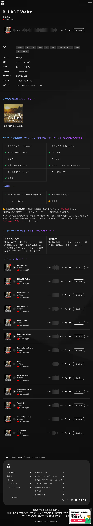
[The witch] (7, 433)
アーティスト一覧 (14, 487)
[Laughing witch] (7, 336)
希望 (40, 47)
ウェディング (22, 52)
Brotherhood (23, 293)
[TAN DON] (7, 405)
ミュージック (12, 472)
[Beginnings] (7, 267)
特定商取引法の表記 (42, 487)
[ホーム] (7, 457)
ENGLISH (14, 497)
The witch (21, 431)
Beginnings (22, 265)
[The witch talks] (7, 419)
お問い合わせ (65, 209)
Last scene (22, 320)
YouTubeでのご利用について (14, 221)
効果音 (9, 476)
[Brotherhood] (7, 295)
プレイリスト (12, 484)
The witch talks (24, 417)
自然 (53, 47)
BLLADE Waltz (23, 279)
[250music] (2, 3)
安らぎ (20, 47)
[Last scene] (7, 322)
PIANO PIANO (23, 375)
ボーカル (10, 480)
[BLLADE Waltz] (7, 281)
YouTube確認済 (10, 20)
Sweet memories (24, 389)
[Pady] (7, 364)
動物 (77, 47)
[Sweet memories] (7, 391)
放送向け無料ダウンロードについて (48, 480)
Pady (19, 362)
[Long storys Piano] (7, 350)
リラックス (30, 47)
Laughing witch (24, 334)
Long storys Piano (25, 348)
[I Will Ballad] (7, 308)
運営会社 (38, 491)
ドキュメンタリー (65, 47)
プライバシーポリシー (43, 484)
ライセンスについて (42, 472)
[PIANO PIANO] (7, 377)
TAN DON (21, 403)
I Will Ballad (22, 306)
